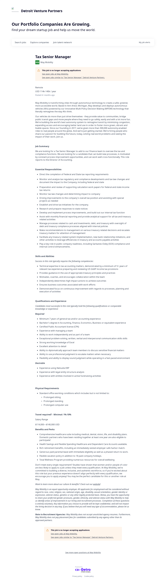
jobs (20, 42)
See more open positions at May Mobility (83, 552)
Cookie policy (89, 576)
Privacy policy (77, 576)
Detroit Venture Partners (41, 11)
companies (39, 42)
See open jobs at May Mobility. (55, 74)
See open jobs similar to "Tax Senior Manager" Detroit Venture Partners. (73, 77)
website (96, 484)
